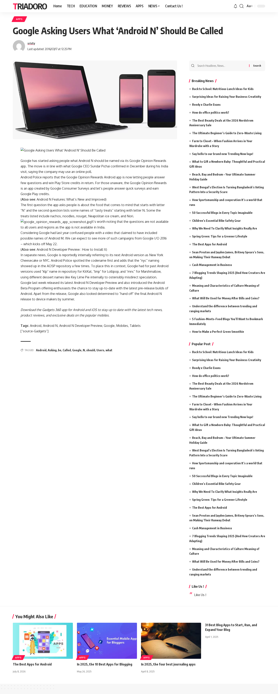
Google (76, 350)
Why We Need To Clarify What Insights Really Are (224, 228)
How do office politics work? (210, 112)
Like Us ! (198, 586)
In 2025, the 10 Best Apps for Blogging (104, 664)
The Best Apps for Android (209, 244)
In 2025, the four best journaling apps (168, 664)
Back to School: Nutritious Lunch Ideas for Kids (223, 89)
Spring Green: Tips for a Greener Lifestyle (219, 236)
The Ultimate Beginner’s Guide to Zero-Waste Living (227, 133)
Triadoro (30, 6)
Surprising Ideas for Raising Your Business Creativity (226, 96)
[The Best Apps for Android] (43, 641)
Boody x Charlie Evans (206, 104)
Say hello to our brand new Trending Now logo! (222, 154)
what (109, 350)
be (59, 350)
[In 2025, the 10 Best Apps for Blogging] (107, 641)
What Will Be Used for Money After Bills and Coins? (225, 298)
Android (41, 350)
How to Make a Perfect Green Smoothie (218, 331)
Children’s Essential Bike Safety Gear (216, 220)
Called (67, 350)
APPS (19, 19)
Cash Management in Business (212, 265)
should (90, 350)
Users (100, 350)
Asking (52, 350)
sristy (31, 43)
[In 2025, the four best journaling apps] (171, 641)
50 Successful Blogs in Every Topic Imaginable (222, 212)
